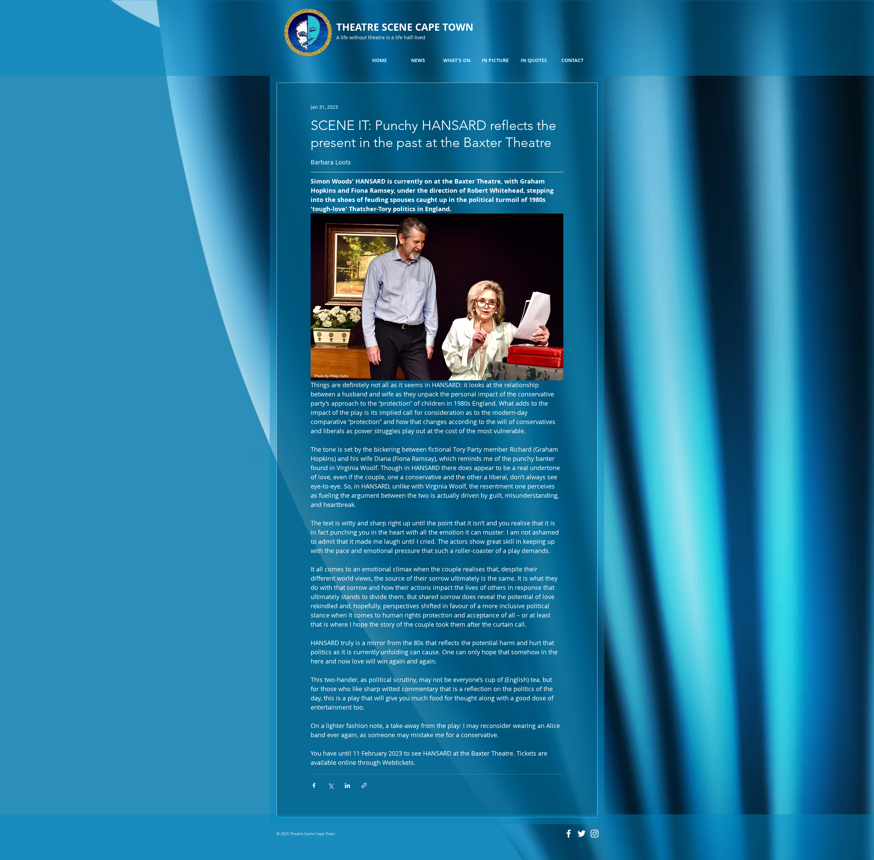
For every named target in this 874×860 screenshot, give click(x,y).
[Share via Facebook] (314, 785)
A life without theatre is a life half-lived (380, 37)
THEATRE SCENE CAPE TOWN (405, 27)
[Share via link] (364, 785)
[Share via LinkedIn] (347, 785)
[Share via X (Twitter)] (330, 785)
